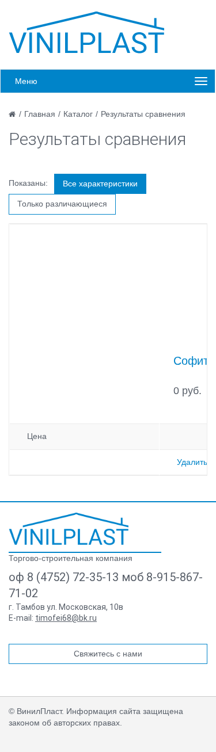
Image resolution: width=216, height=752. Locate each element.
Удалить (192, 462)
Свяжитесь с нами (108, 653)
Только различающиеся (62, 203)
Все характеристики (100, 183)
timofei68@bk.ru (66, 618)
